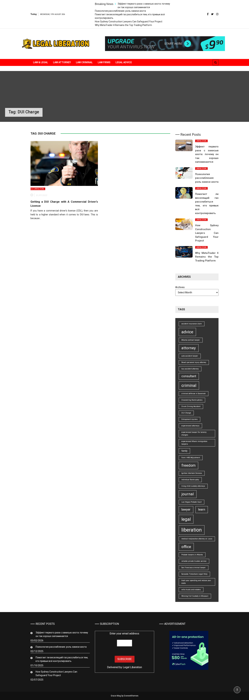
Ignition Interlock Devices (191, 473)
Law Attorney (62, 62)
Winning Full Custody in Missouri (194, 596)
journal (187, 494)
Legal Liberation (132, 667)
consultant (188, 376)
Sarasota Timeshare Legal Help (194, 574)
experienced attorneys (190, 426)
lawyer (186, 509)
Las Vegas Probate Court (191, 502)
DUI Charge (186, 413)
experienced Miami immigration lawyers (194, 442)
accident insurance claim (191, 324)
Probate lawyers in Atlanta (192, 555)
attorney (188, 348)
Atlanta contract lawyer (190, 340)
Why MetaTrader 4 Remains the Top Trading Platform (123, 25)
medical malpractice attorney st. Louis (196, 539)
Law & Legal (40, 62)
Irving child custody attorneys (193, 486)
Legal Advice (124, 62)
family (184, 451)
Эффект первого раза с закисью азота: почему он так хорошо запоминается (207, 154)
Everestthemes (131, 696)
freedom (188, 465)
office (186, 546)
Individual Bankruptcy (190, 480)
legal (186, 519)
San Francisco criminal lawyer (193, 567)
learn (201, 509)
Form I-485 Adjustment (190, 457)
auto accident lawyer (189, 356)
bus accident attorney (190, 369)
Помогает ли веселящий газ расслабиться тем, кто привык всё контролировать (62, 659)
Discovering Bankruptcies (191, 400)
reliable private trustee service (193, 561)
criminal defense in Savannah (193, 393)
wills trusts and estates (191, 590)
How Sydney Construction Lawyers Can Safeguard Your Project (128, 21)
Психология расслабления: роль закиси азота (120, 10)
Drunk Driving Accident (190, 406)
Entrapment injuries (189, 419)
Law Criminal (84, 62)
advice (187, 332)
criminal (188, 385)
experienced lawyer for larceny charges (193, 433)
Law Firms (104, 62)
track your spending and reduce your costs (196, 581)
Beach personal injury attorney (193, 362)
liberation (191, 530)
